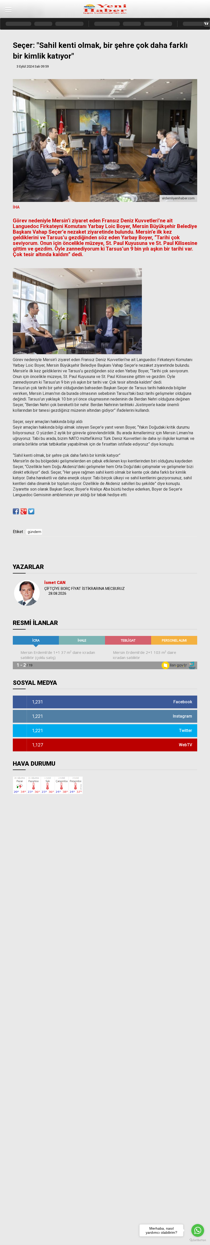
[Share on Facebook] (16, 511)
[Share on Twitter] (31, 511)
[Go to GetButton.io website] (198, 1240)
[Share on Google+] (23, 511)
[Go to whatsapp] (197, 1230)
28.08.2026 (57, 593)
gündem (34, 532)
